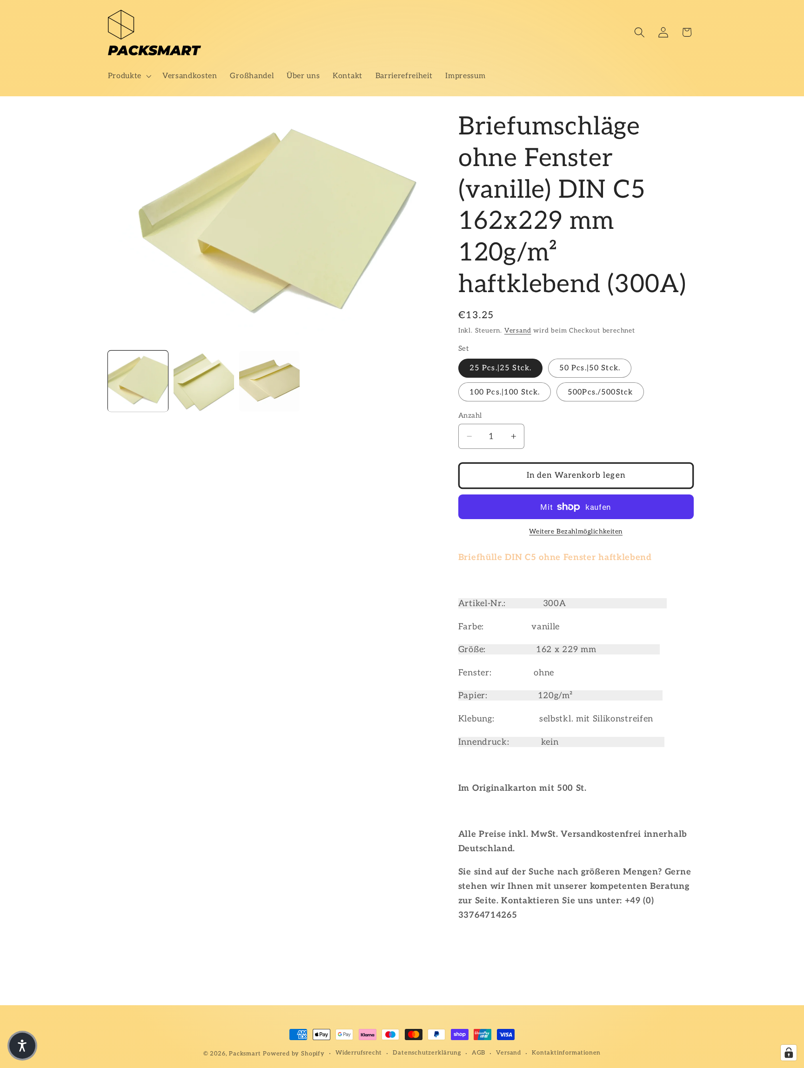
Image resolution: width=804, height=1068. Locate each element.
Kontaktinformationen (566, 1053)
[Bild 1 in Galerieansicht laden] (138, 381)
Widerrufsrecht (358, 1053)
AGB (478, 1053)
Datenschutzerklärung (427, 1053)
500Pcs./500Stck (600, 392)
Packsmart (245, 1053)
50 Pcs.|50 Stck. (589, 368)
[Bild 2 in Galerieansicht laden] (204, 381)
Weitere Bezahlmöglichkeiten (576, 532)
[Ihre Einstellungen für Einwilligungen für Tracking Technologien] (789, 1053)
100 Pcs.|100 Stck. (504, 392)
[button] (128, 76)
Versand (517, 330)
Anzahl (470, 415)
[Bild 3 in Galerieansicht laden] (269, 381)
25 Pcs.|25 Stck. (500, 368)
